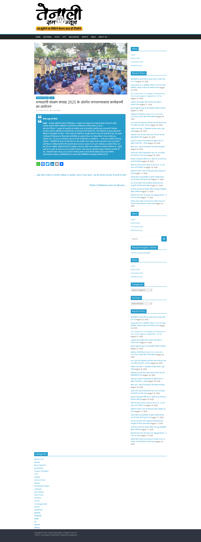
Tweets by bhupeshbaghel (140, 253)
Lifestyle (38, 489)
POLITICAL (39, 495)
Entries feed (135, 58)
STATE (57, 37)
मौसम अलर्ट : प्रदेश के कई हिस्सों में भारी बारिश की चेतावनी (148, 147)
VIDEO (93, 37)
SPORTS (85, 37)
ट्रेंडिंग (36, 519)
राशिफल (37, 527)
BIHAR (37, 462)
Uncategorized (40, 504)
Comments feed (137, 62)
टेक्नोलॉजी (37, 515)
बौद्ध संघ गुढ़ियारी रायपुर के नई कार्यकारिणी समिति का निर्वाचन (148, 108)
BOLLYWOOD (74, 37)
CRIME (37, 477)
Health (37, 483)
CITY (64, 37)
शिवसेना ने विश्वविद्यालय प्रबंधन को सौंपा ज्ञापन (108, 185)
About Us (103, 37)
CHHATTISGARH (42, 98)
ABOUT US (39, 459)
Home (38, 37)
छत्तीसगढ (37, 513)
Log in (133, 55)
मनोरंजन (37, 524)
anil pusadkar (56, 110)
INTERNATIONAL (41, 486)
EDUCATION (39, 480)
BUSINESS (38, 468)
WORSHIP (38, 510)
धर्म (35, 522)
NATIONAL (47, 37)
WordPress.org (136, 65)
